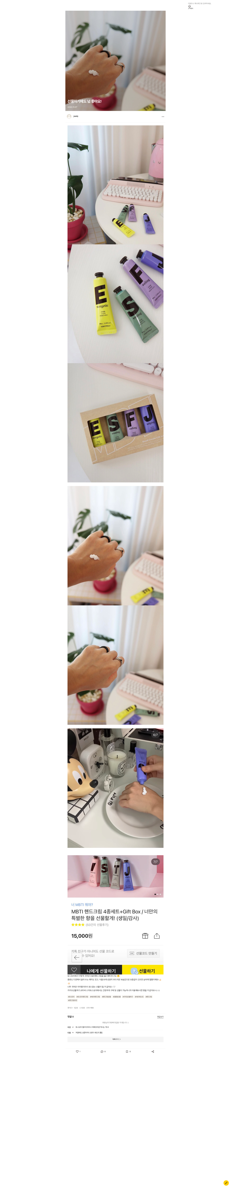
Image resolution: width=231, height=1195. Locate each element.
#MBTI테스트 (139, 997)
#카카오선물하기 (128, 997)
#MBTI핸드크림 (95, 997)
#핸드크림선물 (106, 997)
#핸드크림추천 (72, 1000)
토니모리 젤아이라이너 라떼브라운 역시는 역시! (92, 1027)
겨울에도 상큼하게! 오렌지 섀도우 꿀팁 (89, 1033)
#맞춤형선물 (117, 997)
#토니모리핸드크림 (82, 997)
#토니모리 (71, 997)
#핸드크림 (149, 997)
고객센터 (190, 8)
